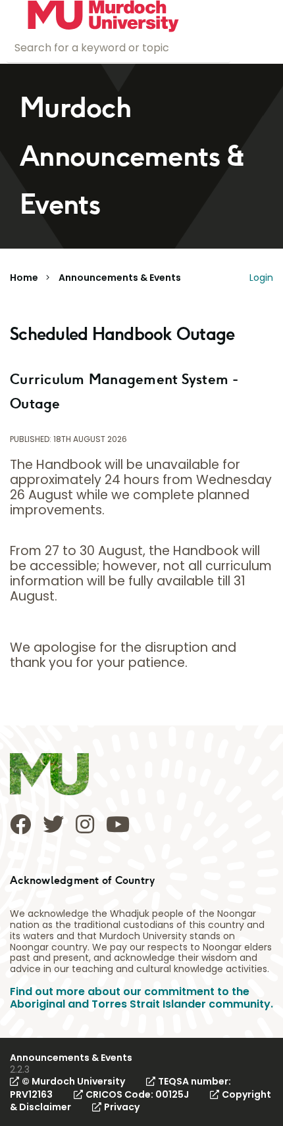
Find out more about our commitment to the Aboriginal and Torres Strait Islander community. (141, 998)
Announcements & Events (120, 277)
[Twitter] (53, 824)
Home (24, 277)
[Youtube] (118, 824)
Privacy (122, 1107)
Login (261, 277)
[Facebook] (20, 824)
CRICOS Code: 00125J (137, 1094)
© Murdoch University (73, 1081)
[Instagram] (85, 824)
